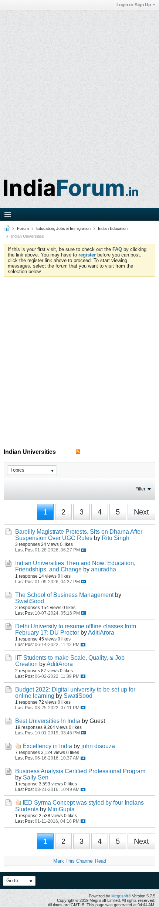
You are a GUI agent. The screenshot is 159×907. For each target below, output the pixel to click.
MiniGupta (61, 809)
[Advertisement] (79, 89)
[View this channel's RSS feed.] (78, 452)
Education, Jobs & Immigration (63, 228)
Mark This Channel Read (79, 861)
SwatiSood (29, 601)
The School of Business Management (64, 595)
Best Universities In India (47, 721)
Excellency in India (47, 746)
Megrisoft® (121, 896)
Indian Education (113, 228)
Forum (23, 228)
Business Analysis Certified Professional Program (80, 771)
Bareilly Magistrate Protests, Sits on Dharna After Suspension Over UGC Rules (78, 535)
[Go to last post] (83, 550)
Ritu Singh (115, 538)
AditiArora (101, 632)
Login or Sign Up (133, 4)
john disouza (98, 746)
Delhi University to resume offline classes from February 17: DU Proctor (75, 629)
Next (141, 512)
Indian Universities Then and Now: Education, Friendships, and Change (75, 566)
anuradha (103, 569)
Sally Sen (35, 777)
